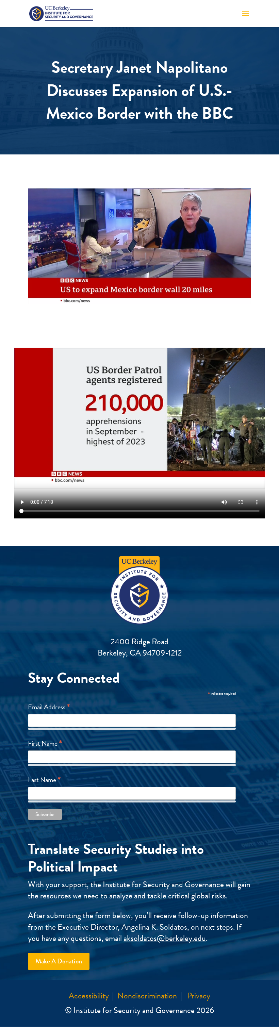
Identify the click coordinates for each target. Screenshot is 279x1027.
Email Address (49, 706)
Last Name (44, 779)
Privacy (198, 996)
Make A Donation (58, 961)
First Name (45, 742)
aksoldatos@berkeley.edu (165, 938)
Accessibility (89, 996)
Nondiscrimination (147, 996)
